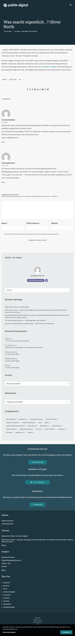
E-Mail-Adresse (33, 223)
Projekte (5, 551)
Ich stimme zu (66, 632)
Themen (5, 530)
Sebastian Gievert (30, 31)
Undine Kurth (20, 432)
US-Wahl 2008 (12, 79)
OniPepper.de (44, 426)
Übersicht (6, 583)
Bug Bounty (23, 419)
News (18, 31)
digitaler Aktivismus (12, 422)
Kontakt (37, 618)
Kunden (4, 566)
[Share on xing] (45, 89)
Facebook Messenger (29, 422)
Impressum (37, 620)
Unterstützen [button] (37, 462)
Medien (4, 79)
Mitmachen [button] (38, 504)
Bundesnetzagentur (36, 419)
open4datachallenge (26, 429)
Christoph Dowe (8, 163)
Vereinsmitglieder (9, 592)
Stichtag (9, 432)
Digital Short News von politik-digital (14, 536)
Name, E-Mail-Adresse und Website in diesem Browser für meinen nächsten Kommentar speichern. (32, 234)
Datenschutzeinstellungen (9, 632)
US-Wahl (30, 432)
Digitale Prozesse (52, 419)
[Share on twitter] (30, 89)
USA (20, 79)
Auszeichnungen (9, 607)
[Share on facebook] (27, 89)
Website (54, 223)
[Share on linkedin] (37, 89)
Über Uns (6, 576)
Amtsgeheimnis (11, 419)
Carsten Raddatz (8, 120)
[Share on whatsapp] (40, 89)
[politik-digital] (16, 5)
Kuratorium (7, 595)
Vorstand (6, 598)
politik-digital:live (7, 524)
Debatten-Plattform (8, 557)
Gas (40, 422)
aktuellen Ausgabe (49, 67)
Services (6, 586)
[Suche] (37, 290)
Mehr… (4, 545)
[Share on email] (47, 89)
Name (5, 223)
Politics (39, 429)
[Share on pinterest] (35, 89)
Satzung (6, 601)
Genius (47, 422)
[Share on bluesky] (42, 89)
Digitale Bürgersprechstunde (11, 560)
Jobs (37, 624)
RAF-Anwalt (62, 429)
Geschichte (7, 604)
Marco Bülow (32, 426)
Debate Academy (7, 521)
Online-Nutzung (11, 429)
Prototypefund (50, 429)
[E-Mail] (46, 280)
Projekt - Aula (6, 563)
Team (5, 589)
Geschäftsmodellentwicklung (15, 426)
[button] (70, 5)
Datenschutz (37, 622)
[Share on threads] (32, 89)
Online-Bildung (57, 426)
